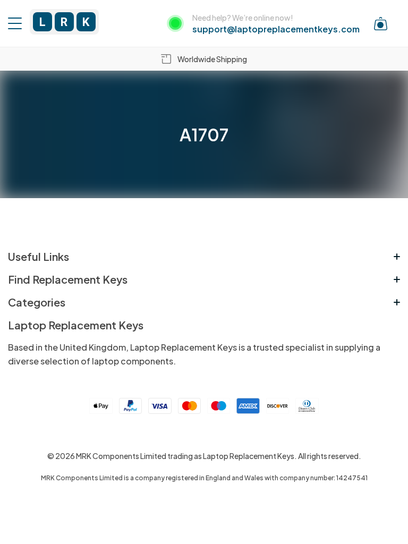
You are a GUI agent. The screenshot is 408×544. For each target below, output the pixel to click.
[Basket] (380, 23)
